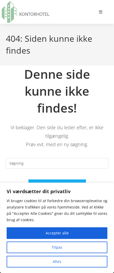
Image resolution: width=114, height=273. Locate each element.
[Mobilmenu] (101, 12)
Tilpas (57, 247)
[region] (57, 228)
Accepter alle (57, 232)
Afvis (57, 261)
